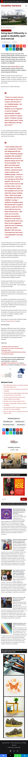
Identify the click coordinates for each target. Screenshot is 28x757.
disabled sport (20, 421)
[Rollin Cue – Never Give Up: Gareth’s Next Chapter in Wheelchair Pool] (6, 607)
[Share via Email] (17, 49)
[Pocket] (24, 46)
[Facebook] (3, 46)
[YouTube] (17, 450)
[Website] (11, 450)
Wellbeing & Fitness (10, 27)
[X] (7, 46)
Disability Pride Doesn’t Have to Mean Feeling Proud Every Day (19, 625)
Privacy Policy (11, 747)
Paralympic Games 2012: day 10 (10, 346)
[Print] (20, 49)
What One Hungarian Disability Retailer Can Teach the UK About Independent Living (20, 541)
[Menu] (26, 6)
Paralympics (21, 424)
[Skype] (7, 49)
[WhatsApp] (10, 49)
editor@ (3, 363)
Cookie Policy (17, 747)
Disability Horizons (6, 42)
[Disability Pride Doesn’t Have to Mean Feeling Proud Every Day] (6, 633)
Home (3, 27)
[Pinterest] (17, 46)
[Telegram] (14, 49)
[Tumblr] (14, 46)
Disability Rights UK (16, 66)
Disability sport (8, 421)
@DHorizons (4, 364)
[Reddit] (20, 46)
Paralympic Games (9, 424)
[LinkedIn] (10, 46)
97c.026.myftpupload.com (12, 363)
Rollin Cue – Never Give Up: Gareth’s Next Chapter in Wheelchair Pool (19, 599)
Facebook (23, 364)
